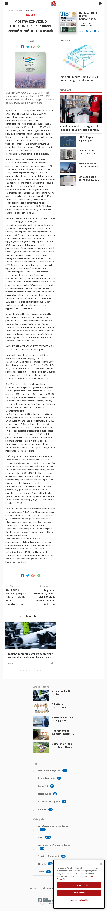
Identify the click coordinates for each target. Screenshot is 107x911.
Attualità (30, 10)
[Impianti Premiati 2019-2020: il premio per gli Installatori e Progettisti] (81, 59)
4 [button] (29, 670)
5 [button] (32, 670)
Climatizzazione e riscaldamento (54, 827)
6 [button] (34, 670)
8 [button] (40, 670)
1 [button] (20, 670)
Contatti (33, 887)
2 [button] (23, 670)
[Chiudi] (101, 864)
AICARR (45, 809)
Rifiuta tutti (79, 892)
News (20, 10)
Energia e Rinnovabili (51, 856)
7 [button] (37, 670)
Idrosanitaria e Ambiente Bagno (53, 846)
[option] (30, 644)
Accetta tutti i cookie (79, 885)
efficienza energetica (53, 770)
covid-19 (46, 786)
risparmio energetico (52, 801)
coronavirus (47, 793)
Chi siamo (48, 887)
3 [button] (26, 670)
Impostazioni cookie (79, 900)
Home (10, 10)
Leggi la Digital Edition (89, 30)
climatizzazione (49, 778)
